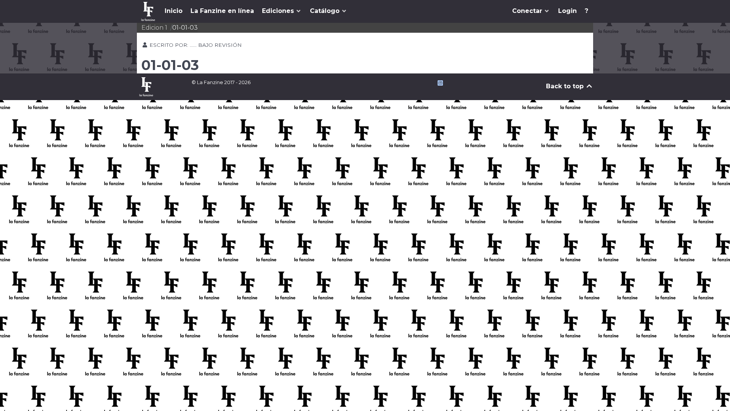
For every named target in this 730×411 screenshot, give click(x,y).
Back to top (566, 86)
